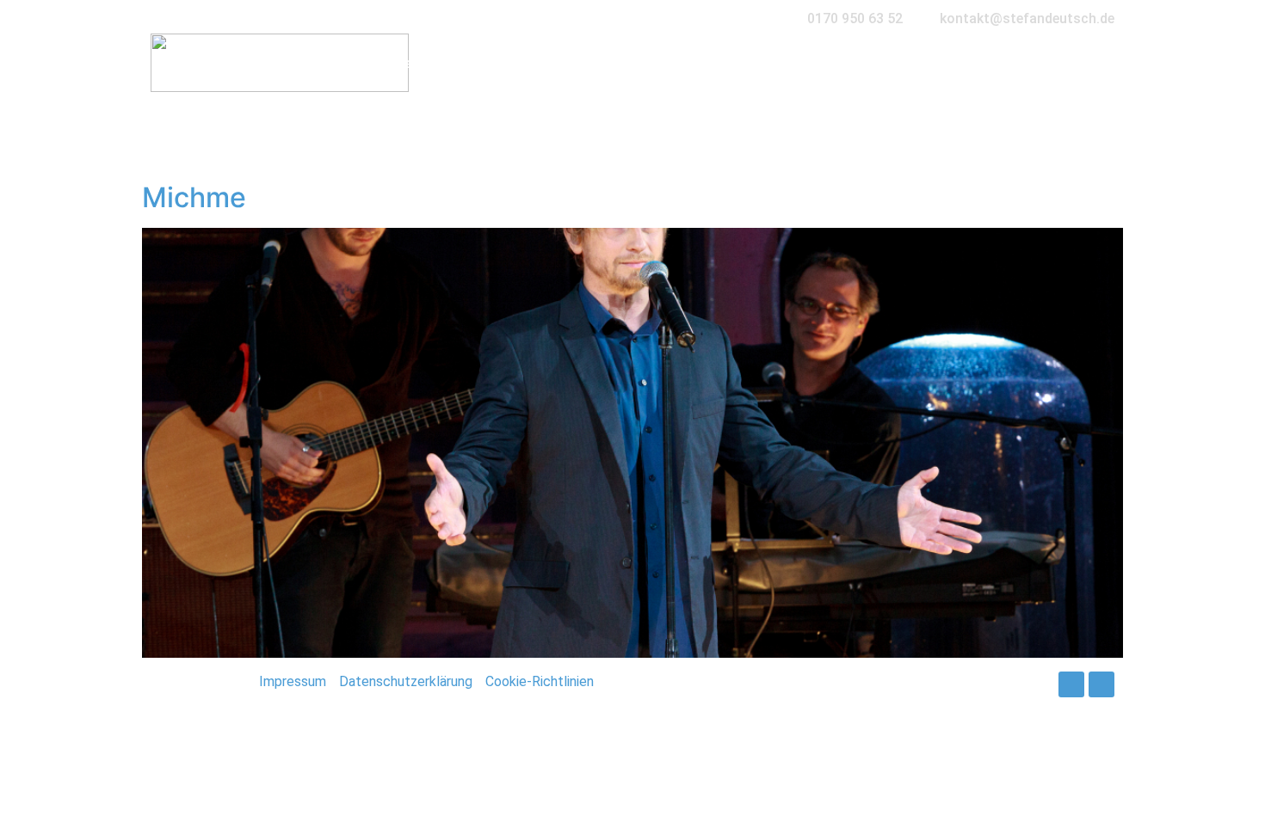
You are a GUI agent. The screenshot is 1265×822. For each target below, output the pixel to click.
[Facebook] (1071, 684)
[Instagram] (1101, 684)
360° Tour (902, 62)
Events (569, 62)
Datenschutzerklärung (405, 681)
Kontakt (995, 62)
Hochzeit (390, 62)
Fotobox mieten (784, 62)
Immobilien (662, 62)
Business (483, 62)
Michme (194, 197)
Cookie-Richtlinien (539, 681)
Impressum (292, 681)
